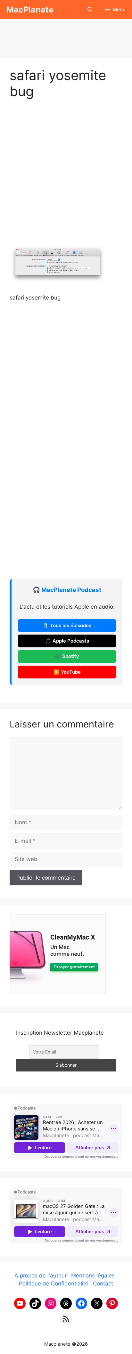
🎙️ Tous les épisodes (67, 625)
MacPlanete (30, 9)
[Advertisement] (66, 35)
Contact (103, 1283)
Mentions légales (93, 1275)
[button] (90, 9)
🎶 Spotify (67, 656)
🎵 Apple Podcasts (67, 641)
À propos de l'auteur (40, 1275)
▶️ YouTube (67, 672)
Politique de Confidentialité (53, 1283)
